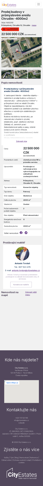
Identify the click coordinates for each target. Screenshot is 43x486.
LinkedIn (22, 423)
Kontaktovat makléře (21, 285)
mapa (34, 25)
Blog (16, 458)
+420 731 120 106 (21, 418)
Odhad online (6, 460)
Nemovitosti (24, 458)
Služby (6, 458)
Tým (12, 458)
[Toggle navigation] (39, 4)
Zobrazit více (21, 141)
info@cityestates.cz (21, 420)
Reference (34, 458)
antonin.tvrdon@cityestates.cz (26, 270)
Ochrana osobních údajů (22, 460)
